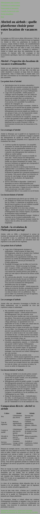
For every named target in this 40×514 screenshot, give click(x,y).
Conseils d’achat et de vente (10, 11)
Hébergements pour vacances (10, 2)
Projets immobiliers (7, 14)
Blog (2, 17)
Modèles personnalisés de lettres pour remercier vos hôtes (19, 512)
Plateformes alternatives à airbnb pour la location (16, 510)
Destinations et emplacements (10, 5)
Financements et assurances (10, 8)
